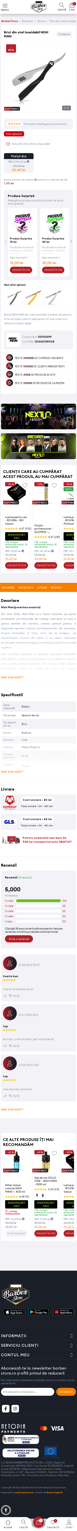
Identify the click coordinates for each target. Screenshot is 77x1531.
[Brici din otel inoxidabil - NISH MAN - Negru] (13, 298)
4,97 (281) (54, 537)
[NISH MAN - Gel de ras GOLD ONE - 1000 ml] (45, 1161)
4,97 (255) (25, 528)
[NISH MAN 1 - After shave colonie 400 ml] (16, 1161)
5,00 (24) (53, 1189)
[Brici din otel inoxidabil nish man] (38, 108)
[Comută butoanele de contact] (70, 1509)
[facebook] (5, 1408)
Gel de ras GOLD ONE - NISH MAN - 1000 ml (45, 1181)
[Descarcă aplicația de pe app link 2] (38, 1312)
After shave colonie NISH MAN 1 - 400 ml (15, 1188)
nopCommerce (23, 1492)
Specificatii (25, 587)
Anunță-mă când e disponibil (31, 144)
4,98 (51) (24, 1196)
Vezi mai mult (18, 257)
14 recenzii (30, 123)
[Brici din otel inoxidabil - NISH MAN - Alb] (53, 298)
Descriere (8, 587)
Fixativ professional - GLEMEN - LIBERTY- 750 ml (45, 529)
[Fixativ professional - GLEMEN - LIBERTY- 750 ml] (45, 493)
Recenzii (56, 587)
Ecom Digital (55, 1492)
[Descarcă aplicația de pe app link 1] (13, 1312)
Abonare (66, 1392)
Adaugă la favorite (25, 485)
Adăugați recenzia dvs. (52, 123)
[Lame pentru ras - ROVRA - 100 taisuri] (16, 493)
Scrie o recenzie (19, 938)
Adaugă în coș (16, 565)
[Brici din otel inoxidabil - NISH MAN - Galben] (33, 298)
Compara (64, 34)
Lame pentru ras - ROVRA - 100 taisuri (16, 520)
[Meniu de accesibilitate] (6, 1510)
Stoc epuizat (16, 1233)
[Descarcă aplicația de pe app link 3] (63, 1312)
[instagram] (15, 1408)
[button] (71, 241)
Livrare (42, 587)
